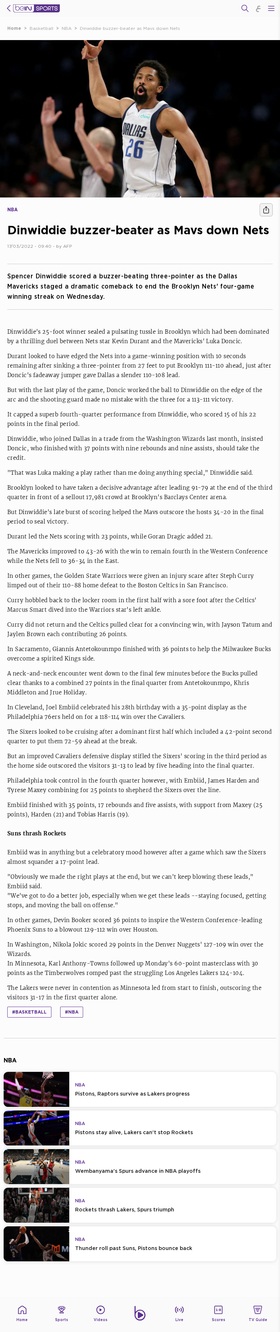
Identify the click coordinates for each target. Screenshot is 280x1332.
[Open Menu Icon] (271, 8)
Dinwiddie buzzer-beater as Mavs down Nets (130, 28)
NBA (66, 28)
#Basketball (29, 1012)
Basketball (41, 28)
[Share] (266, 209)
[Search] (245, 8)
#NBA (71, 1012)
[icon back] (8, 8)
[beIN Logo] (36, 8)
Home (14, 28)
